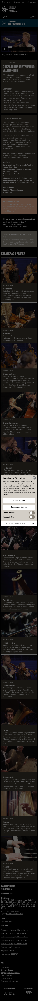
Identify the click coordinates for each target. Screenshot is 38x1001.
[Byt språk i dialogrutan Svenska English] (34, 478)
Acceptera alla (19, 500)
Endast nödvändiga (19, 507)
